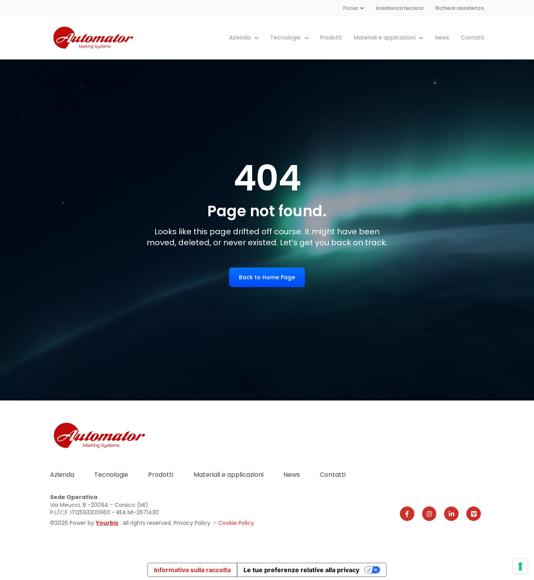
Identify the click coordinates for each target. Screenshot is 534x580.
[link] (94, 37)
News (442, 37)
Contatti (472, 37)
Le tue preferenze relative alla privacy (301, 570)
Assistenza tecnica (400, 8)
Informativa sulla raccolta (192, 570)
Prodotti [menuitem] (160, 474)
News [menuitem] (291, 474)
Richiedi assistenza (459, 8)
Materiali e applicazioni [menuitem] (228, 474)
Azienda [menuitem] (62, 474)
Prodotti (331, 37)
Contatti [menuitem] (333, 474)
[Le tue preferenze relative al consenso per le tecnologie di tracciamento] (520, 566)
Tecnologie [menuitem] (111, 474)
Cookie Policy (236, 523)
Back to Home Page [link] (267, 277)
